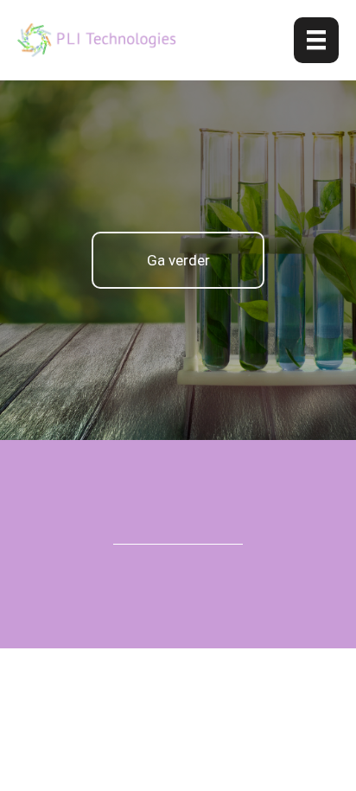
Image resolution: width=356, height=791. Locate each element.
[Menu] (316, 40)
